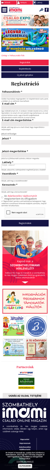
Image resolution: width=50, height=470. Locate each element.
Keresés (41, 10)
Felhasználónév (12, 91)
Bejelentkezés (25, 68)
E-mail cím (9, 103)
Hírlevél (7, 2)
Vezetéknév (10, 173)
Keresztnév (9, 184)
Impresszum (24, 443)
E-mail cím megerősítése (17, 120)
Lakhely (39, 2)
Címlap (4, 55)
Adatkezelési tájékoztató (25, 448)
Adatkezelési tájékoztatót (22, 195)
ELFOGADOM (25, 466)
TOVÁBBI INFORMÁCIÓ (25, 461)
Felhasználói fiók (16, 55)
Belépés (24, 2)
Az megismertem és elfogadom (20, 197)
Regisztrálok (25, 62)
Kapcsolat (24, 439)
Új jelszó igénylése (25, 75)
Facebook (47, 10)
